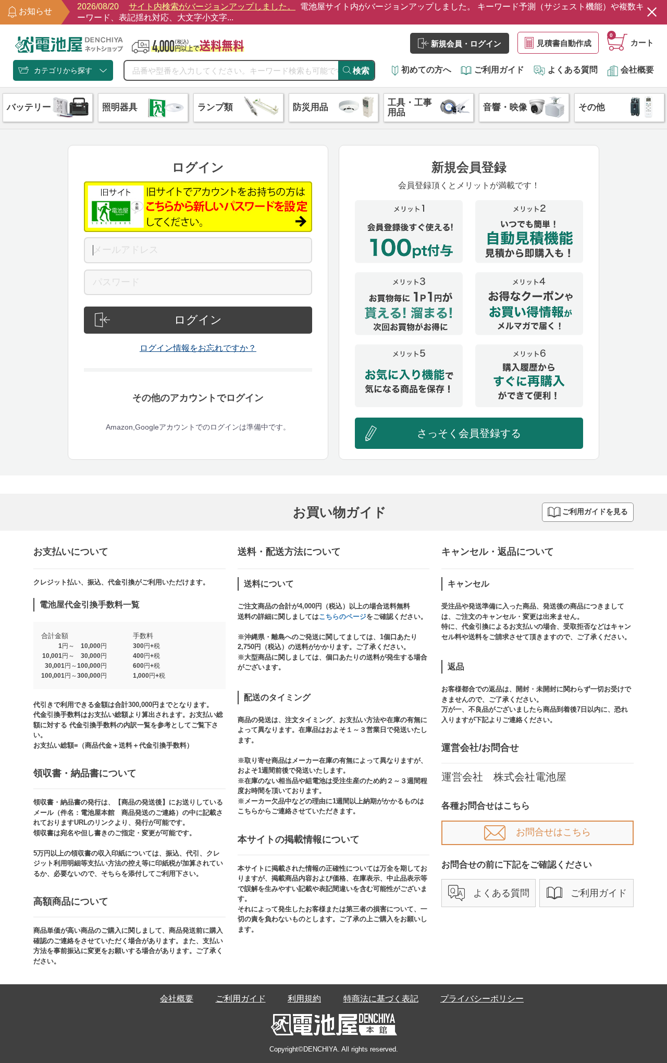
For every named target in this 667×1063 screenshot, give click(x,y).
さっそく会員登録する (469, 433)
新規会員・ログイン (466, 43)
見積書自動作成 (564, 43)
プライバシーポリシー (482, 998)
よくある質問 (573, 69)
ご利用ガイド (499, 69)
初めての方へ (426, 69)
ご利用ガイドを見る (595, 512)
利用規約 (304, 998)
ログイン (198, 319)
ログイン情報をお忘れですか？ (198, 348)
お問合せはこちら (553, 832)
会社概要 (637, 69)
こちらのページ (342, 616)
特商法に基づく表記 (380, 998)
